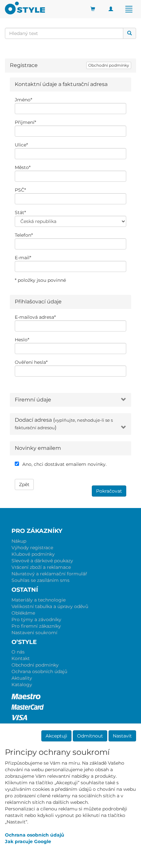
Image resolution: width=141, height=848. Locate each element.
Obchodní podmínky (108, 65)
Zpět (24, 484)
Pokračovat (109, 491)
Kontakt (20, 658)
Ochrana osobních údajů (39, 671)
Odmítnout (90, 736)
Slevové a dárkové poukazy (42, 561)
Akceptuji (56, 736)
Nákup (18, 541)
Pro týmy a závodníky (36, 619)
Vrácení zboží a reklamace (41, 567)
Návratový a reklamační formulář (49, 574)
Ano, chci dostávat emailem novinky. (64, 464)
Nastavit (122, 736)
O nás (18, 652)
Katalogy (21, 684)
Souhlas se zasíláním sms (40, 580)
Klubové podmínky (33, 554)
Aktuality (21, 678)
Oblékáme (23, 613)
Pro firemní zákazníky (36, 626)
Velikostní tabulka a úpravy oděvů (49, 606)
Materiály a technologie (38, 600)
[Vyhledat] (129, 33)
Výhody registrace (32, 548)
